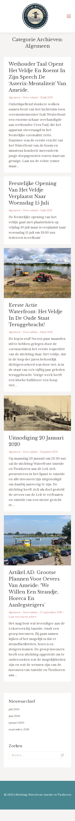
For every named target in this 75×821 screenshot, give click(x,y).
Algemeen (14, 97)
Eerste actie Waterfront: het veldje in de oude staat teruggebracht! (35, 314)
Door (30, 97)
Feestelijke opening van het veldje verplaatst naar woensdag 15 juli (33, 193)
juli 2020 (14, 709)
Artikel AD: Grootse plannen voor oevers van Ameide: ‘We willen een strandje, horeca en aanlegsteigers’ (34, 589)
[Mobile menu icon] (69, 16)
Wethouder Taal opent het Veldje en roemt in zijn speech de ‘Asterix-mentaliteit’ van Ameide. (37, 77)
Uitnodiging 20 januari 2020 (36, 441)
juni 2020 (14, 716)
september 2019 (19, 729)
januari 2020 (16, 722)
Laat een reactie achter (22, 616)
